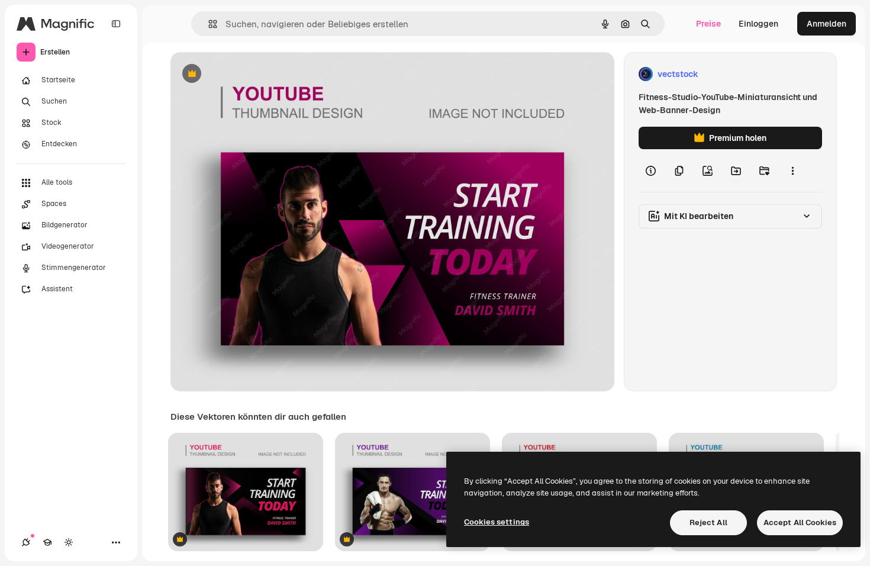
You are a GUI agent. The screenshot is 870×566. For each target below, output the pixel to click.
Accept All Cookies (799, 522)
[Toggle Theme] (68, 542)
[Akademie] (47, 542)
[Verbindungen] (26, 542)
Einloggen (758, 23)
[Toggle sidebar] (116, 23)
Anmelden (826, 23)
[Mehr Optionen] (792, 170)
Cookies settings (496, 522)
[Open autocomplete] (208, 24)
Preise (708, 23)
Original (246, 74)
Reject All (708, 522)
